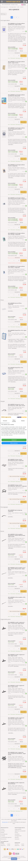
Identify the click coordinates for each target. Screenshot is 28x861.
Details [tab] (23, 420)
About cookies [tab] (14, 421)
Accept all (14, 439)
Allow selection (14, 443)
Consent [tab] (5, 420)
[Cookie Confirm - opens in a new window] (22, 417)
